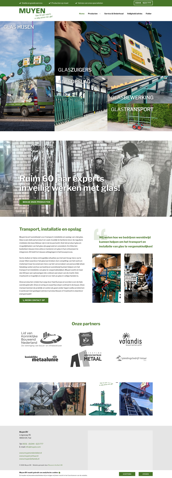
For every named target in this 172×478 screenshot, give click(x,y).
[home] (36, 13)
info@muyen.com (33, 447)
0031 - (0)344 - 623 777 (32, 444)
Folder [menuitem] (149, 14)
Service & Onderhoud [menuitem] (114, 14)
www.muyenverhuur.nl (28, 456)
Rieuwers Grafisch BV (55, 465)
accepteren (127, 474)
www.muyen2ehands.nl (29, 459)
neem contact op (34, 300)
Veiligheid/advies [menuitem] (134, 14)
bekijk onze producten (36, 202)
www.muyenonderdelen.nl (30, 453)
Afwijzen (146, 474)
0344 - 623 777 (143, 3)
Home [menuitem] (81, 14)
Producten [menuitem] (93, 14)
